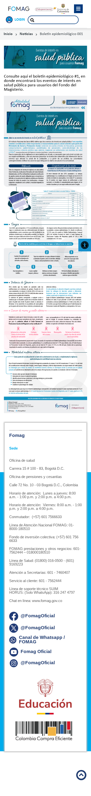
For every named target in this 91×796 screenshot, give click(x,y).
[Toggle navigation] (78, 8)
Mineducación (45, 697)
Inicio (8, 34)
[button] (84, 245)
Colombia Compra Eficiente (45, 731)
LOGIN (20, 20)
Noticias (26, 34)
